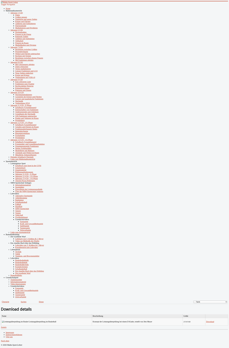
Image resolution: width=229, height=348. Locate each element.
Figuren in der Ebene (23, 34)
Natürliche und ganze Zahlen (26, 19)
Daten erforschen (21, 67)
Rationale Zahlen (21, 37)
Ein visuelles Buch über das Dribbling (29, 271)
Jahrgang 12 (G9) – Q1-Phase (26, 176)
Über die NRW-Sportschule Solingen (29, 191)
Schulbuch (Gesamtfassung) (25, 108)
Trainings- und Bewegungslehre (27, 256)
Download (210, 322)
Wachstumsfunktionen (23, 95)
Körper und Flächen (22, 21)
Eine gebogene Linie (23, 82)
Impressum (10, 333)
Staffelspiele (24, 226)
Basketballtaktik (21, 262)
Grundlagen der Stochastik (25, 114)
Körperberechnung (22, 88)
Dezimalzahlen (20, 32)
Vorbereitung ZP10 (22, 103)
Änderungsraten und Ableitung (27, 112)
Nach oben (5, 341)
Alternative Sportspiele (23, 196)
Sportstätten (19, 187)
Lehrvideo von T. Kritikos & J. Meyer (29, 245)
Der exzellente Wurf (22, 273)
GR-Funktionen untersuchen (26, 116)
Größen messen (21, 17)
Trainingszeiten (16, 280)
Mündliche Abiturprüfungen (25, 155)
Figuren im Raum (22, 43)
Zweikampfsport (21, 217)
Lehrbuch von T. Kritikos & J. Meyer (29, 239)
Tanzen (18, 211)
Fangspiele (24, 222)
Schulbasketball (21, 202)
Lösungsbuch (20, 168)
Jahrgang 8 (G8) (16, 62)
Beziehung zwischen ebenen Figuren (29, 58)
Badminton (19, 200)
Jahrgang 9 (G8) (16, 80)
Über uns (9, 337)
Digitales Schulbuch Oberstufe (22, 157)
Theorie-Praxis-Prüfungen (25, 181)
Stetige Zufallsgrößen (23, 148)
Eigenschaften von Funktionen (26, 110)
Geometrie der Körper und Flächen (28, 97)
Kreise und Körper (22, 75)
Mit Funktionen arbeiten (24, 60)
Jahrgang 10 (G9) (17, 92)
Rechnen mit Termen (23, 56)
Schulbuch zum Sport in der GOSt (28, 166)
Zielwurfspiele (25, 230)
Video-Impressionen (18, 284)
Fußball (18, 204)
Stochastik (19, 101)
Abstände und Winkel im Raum (27, 153)
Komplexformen (21, 267)
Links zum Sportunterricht (20, 232)
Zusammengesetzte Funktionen (27, 146)
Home (8, 9)
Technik (18, 252)
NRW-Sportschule (22, 209)
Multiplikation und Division (25, 45)
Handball (18, 207)
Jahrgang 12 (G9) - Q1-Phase (21, 123)
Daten (17, 15)
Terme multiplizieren (23, 69)
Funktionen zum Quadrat (24, 84)
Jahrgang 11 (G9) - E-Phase (20, 105)
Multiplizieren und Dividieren (26, 28)
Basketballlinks (16, 275)
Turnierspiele (25, 228)
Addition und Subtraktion (24, 39)
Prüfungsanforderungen (24, 172)
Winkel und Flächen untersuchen (27, 54)
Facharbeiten (20, 135)
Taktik (17, 254)
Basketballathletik (22, 260)
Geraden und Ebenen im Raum (27, 127)
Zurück (3, 327)
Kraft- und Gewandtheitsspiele (31, 224)
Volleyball (19, 215)
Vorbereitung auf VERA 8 (25, 77)
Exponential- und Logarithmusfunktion (30, 144)
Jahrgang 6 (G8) (16, 30)
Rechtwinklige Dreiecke (24, 86)
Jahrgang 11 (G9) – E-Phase (25, 174)
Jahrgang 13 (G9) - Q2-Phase (21, 140)
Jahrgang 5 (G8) (16, 13)
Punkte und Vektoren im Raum (27, 118)
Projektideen (20, 120)
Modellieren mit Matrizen (24, 151)
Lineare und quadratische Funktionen (29, 99)
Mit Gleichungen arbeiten (24, 64)
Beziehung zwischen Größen (26, 49)
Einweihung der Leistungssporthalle (28, 189)
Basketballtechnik (22, 265)
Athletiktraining (21, 198)
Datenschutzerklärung (14, 335)
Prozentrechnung (21, 52)
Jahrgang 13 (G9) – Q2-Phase (26, 179)
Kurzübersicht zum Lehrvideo (26, 247)
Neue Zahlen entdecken (24, 73)
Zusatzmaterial (20, 170)
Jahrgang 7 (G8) (16, 47)
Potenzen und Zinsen (23, 90)
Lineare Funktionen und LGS (26, 71)
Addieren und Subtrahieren (25, 24)
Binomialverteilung (22, 133)
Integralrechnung (21, 131)
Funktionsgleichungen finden (26, 129)
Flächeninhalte (20, 26)
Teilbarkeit (19, 41)
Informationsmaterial (23, 185)
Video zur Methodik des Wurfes (27, 241)
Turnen (18, 213)
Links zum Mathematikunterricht (22, 159)
